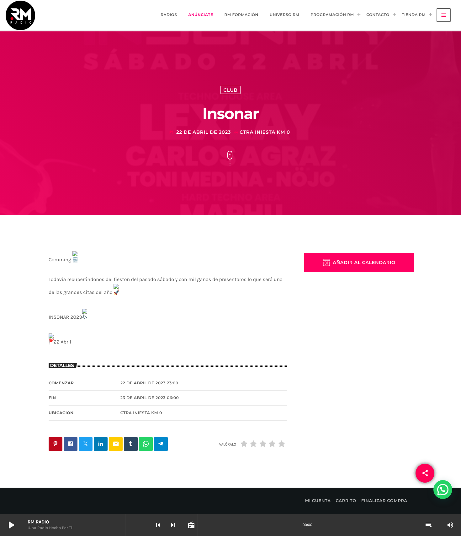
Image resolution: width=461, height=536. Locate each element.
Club (230, 90)
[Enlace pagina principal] (20, 15)
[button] (442, 489)
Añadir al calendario (364, 262)
